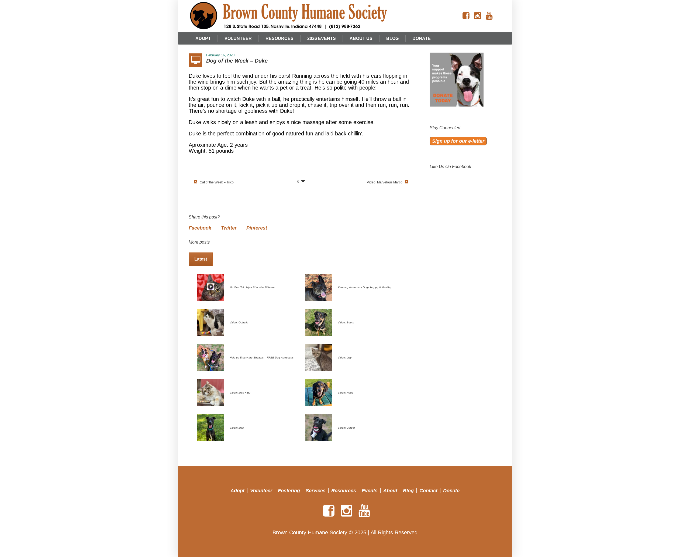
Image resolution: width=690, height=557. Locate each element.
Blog (408, 490)
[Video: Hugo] (318, 392)
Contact (428, 490)
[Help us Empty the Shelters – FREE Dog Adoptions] (210, 357)
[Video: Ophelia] (210, 322)
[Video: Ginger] (318, 427)
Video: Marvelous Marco (384, 182)
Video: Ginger (346, 427)
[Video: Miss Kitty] (210, 392)
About (390, 490)
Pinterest (256, 228)
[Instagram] (478, 16)
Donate (451, 490)
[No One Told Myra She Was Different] (210, 287)
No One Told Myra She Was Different (252, 287)
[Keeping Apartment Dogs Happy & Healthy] (318, 287)
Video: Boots (346, 322)
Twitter (229, 228)
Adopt (237, 490)
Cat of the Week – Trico (217, 182)
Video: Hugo (345, 392)
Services (316, 490)
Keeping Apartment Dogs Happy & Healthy (364, 287)
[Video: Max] (210, 427)
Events (370, 490)
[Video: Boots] (318, 322)
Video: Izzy (344, 357)
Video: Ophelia (239, 322)
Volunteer (261, 490)
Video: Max (237, 427)
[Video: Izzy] (318, 357)
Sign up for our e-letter (458, 141)
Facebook (200, 228)
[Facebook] (466, 16)
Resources (343, 490)
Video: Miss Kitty (240, 392)
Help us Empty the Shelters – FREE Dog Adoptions (262, 357)
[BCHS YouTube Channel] (489, 16)
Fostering (289, 490)
